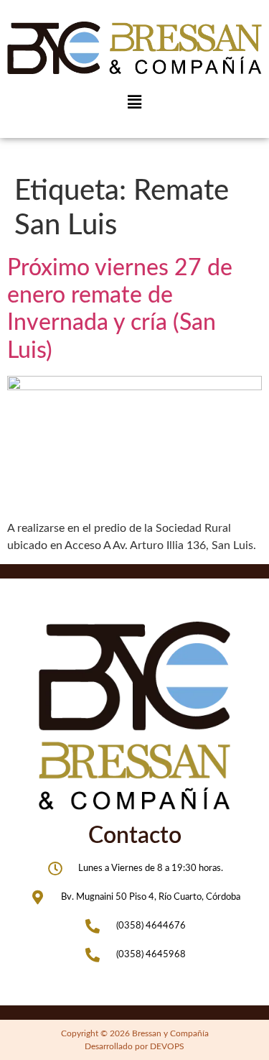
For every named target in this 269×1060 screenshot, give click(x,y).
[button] (134, 102)
